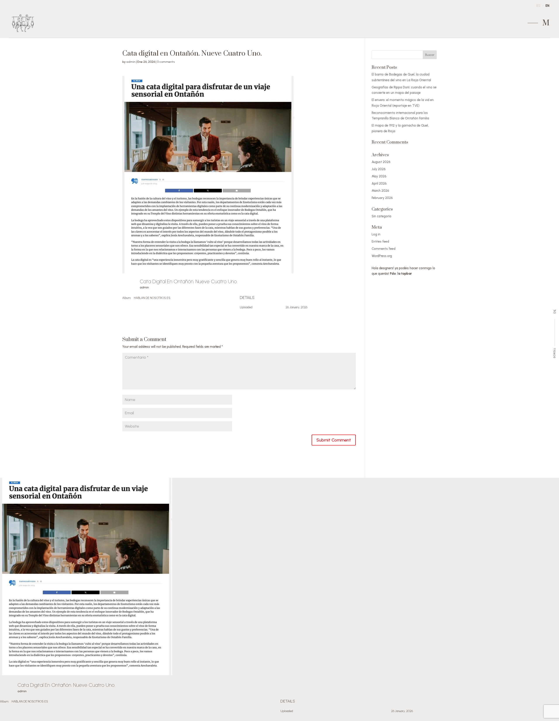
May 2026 (379, 176)
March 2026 (380, 191)
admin (130, 62)
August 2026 (381, 162)
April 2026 (379, 183)
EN (547, 6)
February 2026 (382, 198)
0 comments (166, 62)
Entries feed (380, 241)
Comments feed (383, 249)
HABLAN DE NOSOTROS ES (152, 298)
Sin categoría (381, 216)
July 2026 (379, 169)
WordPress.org (382, 256)
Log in (376, 234)
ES (538, 6)
